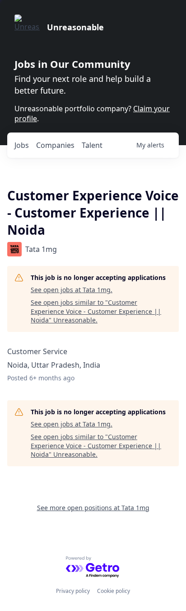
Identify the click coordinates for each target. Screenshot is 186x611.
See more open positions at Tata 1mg (93, 507)
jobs (21, 145)
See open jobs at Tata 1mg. (71, 289)
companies (55, 145)
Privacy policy (73, 591)
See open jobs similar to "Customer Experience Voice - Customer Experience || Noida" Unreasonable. (96, 311)
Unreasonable (75, 27)
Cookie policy (113, 591)
